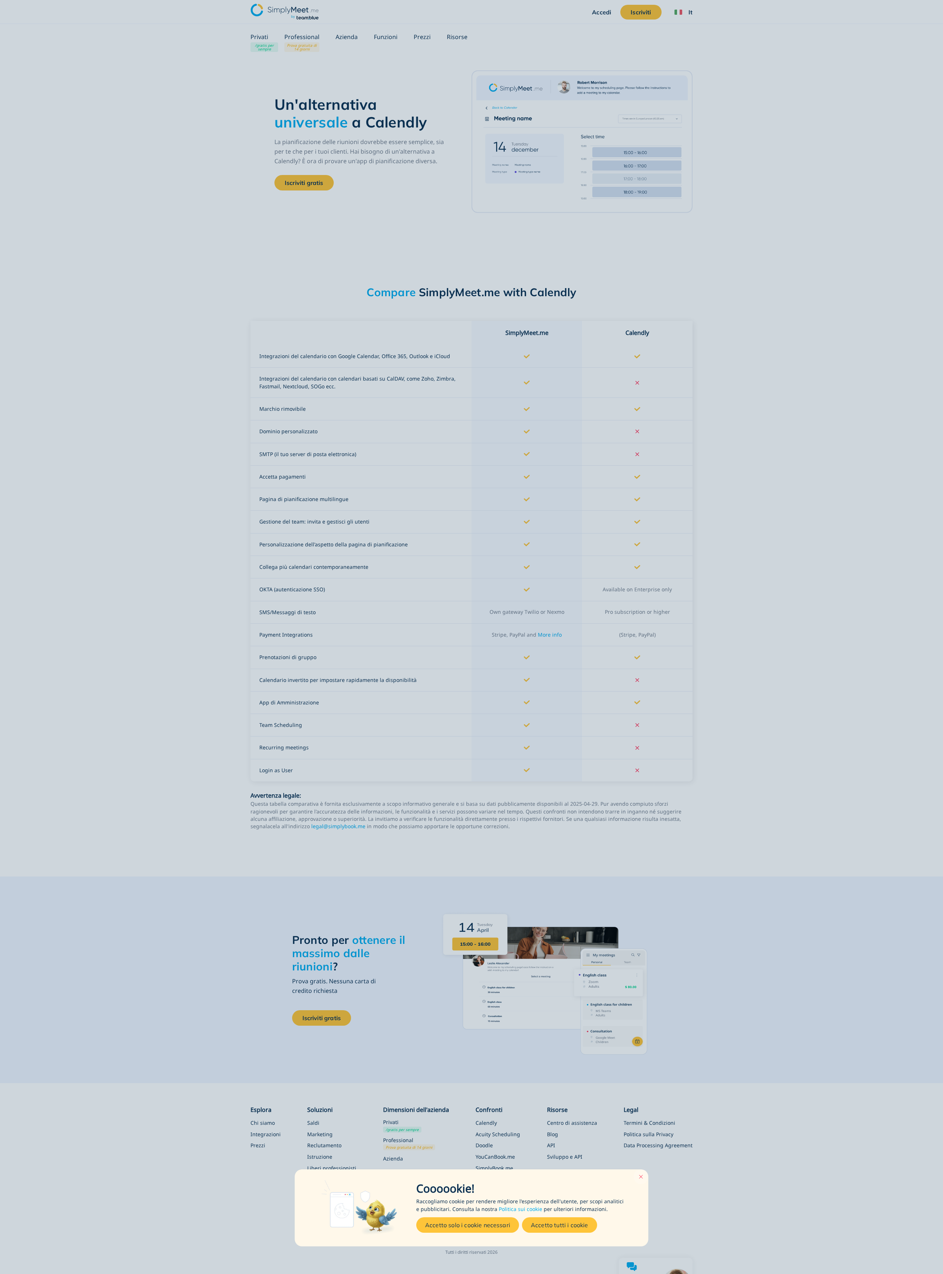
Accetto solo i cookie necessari (467, 1225)
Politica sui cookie (520, 1208)
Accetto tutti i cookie (559, 1225)
